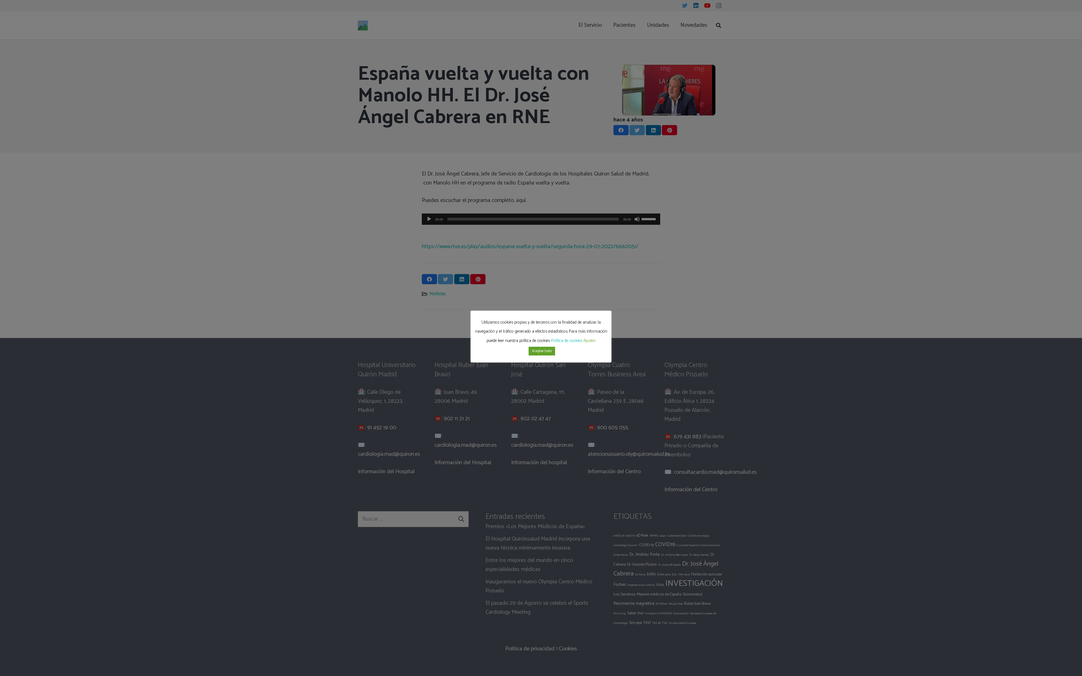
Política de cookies (566, 340)
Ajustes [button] (589, 340)
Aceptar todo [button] (542, 351)
